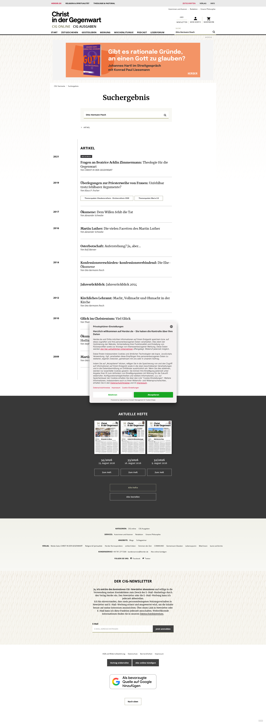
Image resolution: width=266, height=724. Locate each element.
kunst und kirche (216, 546)
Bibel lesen (203, 546)
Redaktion (194, 9)
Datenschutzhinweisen (151, 614)
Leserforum (157, 32)
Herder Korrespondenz (114, 546)
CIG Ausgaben (84, 26)
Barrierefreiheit (146, 654)
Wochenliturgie (123, 32)
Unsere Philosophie (207, 9)
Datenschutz (133, 654)
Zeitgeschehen (69, 32)
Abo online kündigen (159, 552)
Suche (178, 28)
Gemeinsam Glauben (174, 546)
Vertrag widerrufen (119, 662)
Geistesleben (89, 32)
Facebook (136, 558)
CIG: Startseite (59, 86)
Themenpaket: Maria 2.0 (149, 198)
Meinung (105, 32)
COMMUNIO (159, 546)
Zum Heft (106, 472)
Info (212, 3)
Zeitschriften (189, 3)
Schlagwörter (141, 540)
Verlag (203, 3)
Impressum (159, 654)
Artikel (87, 127)
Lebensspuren (190, 546)
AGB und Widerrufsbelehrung (114, 654)
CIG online (61, 26)
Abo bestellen (133, 496)
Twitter (147, 558)
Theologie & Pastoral (104, 3)
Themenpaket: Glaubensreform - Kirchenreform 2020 (107, 198)
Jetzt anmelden (163, 629)
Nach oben (133, 701)
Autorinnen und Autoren (177, 9)
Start (54, 32)
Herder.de (56, 3)
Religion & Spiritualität (77, 3)
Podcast (142, 32)
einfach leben (130, 546)
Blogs (131, 540)
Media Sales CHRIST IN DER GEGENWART (67, 546)
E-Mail (95, 623)
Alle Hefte (133, 487)
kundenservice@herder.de (138, 552)
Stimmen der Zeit (145, 546)
